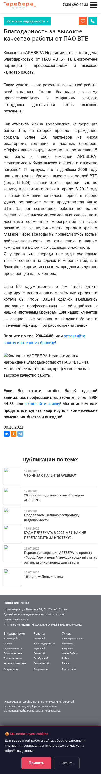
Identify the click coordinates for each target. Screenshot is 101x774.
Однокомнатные (13, 648)
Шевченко (67, 643)
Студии (8, 643)
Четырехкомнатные (15, 663)
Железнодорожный (44, 643)
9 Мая (65, 658)
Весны (65, 663)
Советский (40, 638)
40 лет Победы (70, 653)
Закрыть (66, 763)
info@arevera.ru (21, 619)
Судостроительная (72, 638)
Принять (36, 763)
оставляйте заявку (42, 403)
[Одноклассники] (13, 434)
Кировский (40, 648)
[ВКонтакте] (7, 434)
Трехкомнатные (13, 658)
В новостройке (12, 638)
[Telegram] (20, 434)
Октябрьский (41, 658)
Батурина (67, 648)
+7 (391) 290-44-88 (54, 614)
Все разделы (11, 669)
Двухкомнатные (13, 653)
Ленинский (40, 653)
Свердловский (42, 663)
